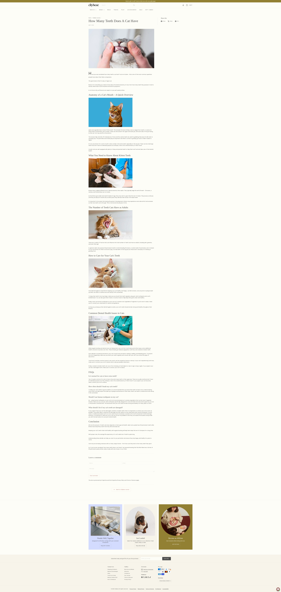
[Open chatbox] (277, 589)
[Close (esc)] (167, 282)
